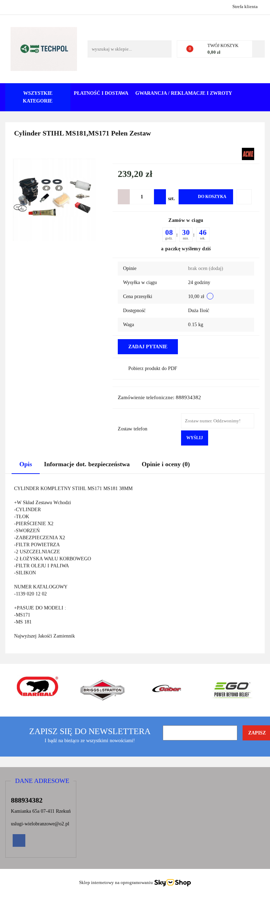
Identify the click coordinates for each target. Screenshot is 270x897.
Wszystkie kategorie (37, 97)
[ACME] (248, 153)
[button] (42, 781)
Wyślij (194, 437)
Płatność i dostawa (101, 93)
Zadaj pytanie (147, 346)
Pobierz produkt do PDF (152, 368)
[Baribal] (37, 690)
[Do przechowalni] (244, 196)
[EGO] (232, 690)
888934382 (11, 6)
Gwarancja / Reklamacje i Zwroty (183, 93)
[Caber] (167, 690)
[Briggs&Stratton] (102, 690)
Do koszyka (212, 196)
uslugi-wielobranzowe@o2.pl (40, 823)
